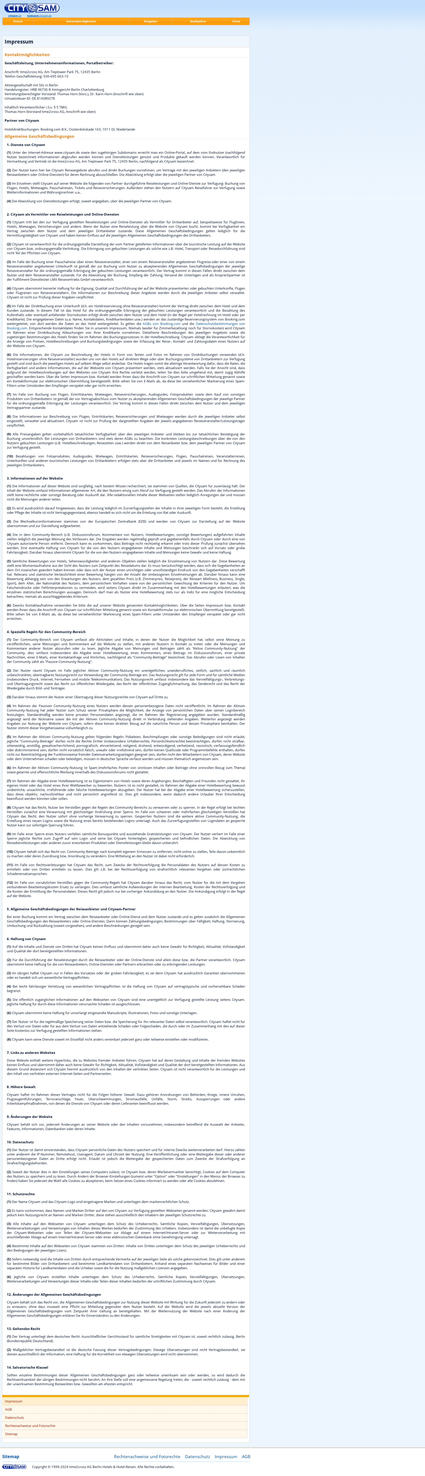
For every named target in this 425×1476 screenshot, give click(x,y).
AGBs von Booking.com (161, 323)
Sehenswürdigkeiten (81, 21)
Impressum (13, 1401)
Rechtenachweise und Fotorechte (30, 1425)
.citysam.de (39, 15)
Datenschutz (14, 1417)
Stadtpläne (198, 21)
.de (14, 15)
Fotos (236, 21)
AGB (8, 1409)
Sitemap (11, 1434)
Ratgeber (150, 21)
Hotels (18, 21)
